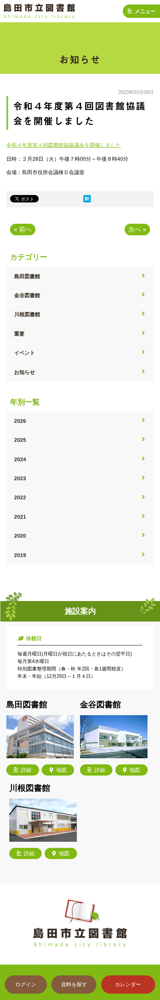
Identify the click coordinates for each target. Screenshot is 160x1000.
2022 (20, 497)
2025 (20, 440)
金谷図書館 (27, 295)
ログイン (25, 984)
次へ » (137, 229)
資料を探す (74, 984)
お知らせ (24, 372)
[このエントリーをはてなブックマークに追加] (87, 201)
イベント (24, 353)
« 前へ (23, 229)
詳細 (26, 770)
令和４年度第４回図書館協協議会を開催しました (63, 145)
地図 (61, 770)
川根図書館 (27, 314)
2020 (20, 536)
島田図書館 (27, 276)
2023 (20, 478)
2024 (20, 459)
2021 (20, 517)
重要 (19, 334)
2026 (20, 421)
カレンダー (128, 984)
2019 (20, 555)
